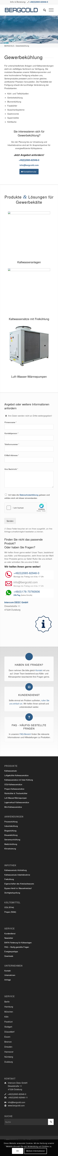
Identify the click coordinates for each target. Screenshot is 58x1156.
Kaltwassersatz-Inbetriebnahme (17, 874)
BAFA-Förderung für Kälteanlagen (18, 942)
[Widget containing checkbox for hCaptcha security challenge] (25, 507)
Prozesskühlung (10, 821)
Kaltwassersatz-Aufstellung (15, 870)
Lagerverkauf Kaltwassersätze (16, 802)
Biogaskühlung (10, 830)
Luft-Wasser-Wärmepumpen (29, 376)
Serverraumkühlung (12, 839)
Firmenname (10, 422)
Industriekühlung (11, 826)
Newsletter (8, 938)
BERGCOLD (9, 46)
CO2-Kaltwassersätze (13, 784)
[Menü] (50, 9)
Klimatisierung (10, 848)
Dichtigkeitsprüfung (12, 892)
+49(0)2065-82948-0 (38, 1)
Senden (10, 521)
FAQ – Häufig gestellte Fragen (16, 947)
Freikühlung (9, 879)
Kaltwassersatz (10, 770)
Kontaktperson (11, 433)
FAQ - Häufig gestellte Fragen (29, 726)
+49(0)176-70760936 (27, 591)
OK (17, 1151)
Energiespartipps (11, 951)
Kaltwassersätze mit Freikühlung (29, 319)
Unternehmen (9, 975)
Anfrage (7, 979)
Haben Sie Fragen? (29, 664)
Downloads (8, 956)
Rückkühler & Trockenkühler (15, 793)
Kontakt (38, 670)
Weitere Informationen (35, 1151)
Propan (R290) (10, 912)
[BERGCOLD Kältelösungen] (24, 9)
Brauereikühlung (10, 835)
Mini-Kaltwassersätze (13, 807)
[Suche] (43, 9)
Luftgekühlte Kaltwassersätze (16, 775)
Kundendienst (29, 695)
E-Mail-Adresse (12, 455)
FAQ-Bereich (25, 734)
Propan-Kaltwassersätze (14, 789)
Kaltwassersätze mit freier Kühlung (18, 779)
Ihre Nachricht (11, 469)
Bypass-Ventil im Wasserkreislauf (18, 888)
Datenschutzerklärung (29, 495)
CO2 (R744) (9, 907)
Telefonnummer (12, 444)
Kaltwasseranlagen (29, 262)
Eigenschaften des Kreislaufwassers (19, 883)
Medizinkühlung (10, 844)
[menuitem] (43, 9)
